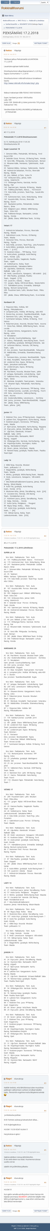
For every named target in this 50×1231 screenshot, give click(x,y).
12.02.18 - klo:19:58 (10, 1083)
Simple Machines (31, 1228)
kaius (9, 50)
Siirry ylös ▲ (34, 1226)
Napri (40, 24)
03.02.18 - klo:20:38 (10, 127)
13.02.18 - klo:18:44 (10, 1110)
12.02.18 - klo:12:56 (10, 535)
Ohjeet (13, 1226)
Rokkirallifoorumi (12, 8)
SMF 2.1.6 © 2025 (19, 1228)
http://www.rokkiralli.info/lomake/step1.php (21, 83)
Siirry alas (6, 43)
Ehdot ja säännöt (23, 1226)
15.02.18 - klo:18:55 (10, 1182)
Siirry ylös (6, 1211)
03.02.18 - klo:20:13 (10, 54)
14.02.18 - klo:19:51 (10, 1149)
